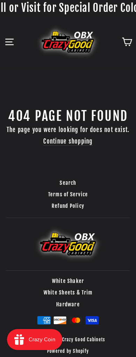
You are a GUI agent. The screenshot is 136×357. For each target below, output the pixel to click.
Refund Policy (68, 206)
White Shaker (68, 281)
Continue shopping (67, 141)
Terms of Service (68, 194)
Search (68, 183)
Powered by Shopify (68, 351)
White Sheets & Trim (68, 292)
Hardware (68, 304)
